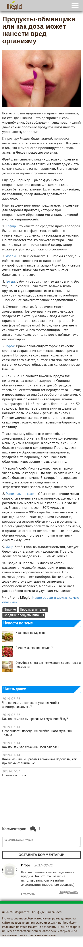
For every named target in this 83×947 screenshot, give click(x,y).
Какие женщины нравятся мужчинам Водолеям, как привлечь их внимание (39, 761)
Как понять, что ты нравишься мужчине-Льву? (35, 719)
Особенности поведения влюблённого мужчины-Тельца (37, 733)
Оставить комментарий (41, 855)
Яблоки (11, 256)
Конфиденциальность (47, 912)
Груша (10, 281)
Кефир (11, 226)
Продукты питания (33, 609)
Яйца (10, 547)
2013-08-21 (43, 865)
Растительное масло (21, 494)
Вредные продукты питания (24, 615)
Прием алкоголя (14, 775)
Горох (10, 346)
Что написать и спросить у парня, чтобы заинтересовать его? (30, 704)
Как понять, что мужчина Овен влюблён (31, 747)
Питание (10, 609)
